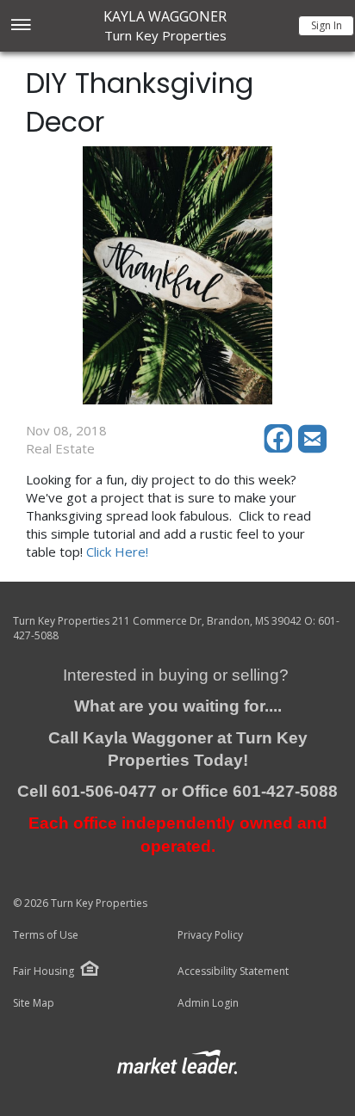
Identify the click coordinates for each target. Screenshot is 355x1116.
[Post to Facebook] (281, 448)
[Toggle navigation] (20, 26)
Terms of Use (45, 935)
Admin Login (208, 1003)
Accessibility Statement (233, 971)
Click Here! (117, 551)
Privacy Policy (210, 935)
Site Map (33, 1003)
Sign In (326, 25)
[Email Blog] (313, 448)
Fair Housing (43, 971)
